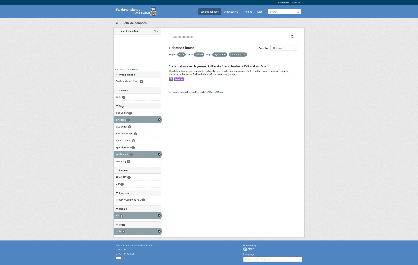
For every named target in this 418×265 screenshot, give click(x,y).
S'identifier (283, 2)
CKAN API (121, 249)
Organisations (231, 11)
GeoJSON (179, 79)
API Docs (219, 92)
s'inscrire (296, 2)
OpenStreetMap (132, 69)
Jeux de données (210, 11)
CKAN (248, 249)
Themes (247, 11)
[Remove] (183, 54)
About (260, 11)
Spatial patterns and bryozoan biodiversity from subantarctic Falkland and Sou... (218, 66)
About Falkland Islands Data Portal (134, 245)
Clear (156, 31)
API (208, 92)
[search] (292, 36)
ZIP (171, 79)
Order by (263, 48)
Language (249, 254)
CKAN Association (125, 253)
